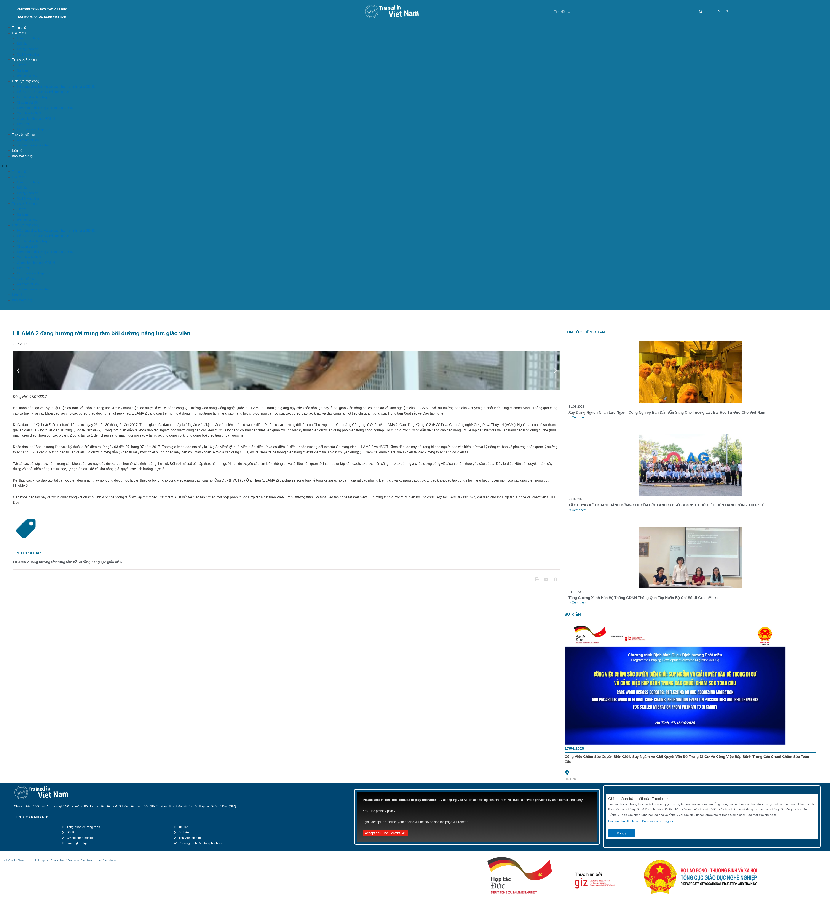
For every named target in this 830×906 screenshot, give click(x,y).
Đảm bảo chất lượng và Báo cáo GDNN (45, 108)
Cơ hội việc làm (28, 54)
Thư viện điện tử (23, 134)
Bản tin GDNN (27, 76)
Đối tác (22, 43)
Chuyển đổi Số (27, 102)
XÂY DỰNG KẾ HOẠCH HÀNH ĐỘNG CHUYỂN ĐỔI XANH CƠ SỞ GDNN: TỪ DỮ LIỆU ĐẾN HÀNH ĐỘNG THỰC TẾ (666, 505)
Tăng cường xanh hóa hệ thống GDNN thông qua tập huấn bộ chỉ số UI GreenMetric (643, 598)
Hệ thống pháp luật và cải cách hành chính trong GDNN (56, 86)
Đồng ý (622, 833)
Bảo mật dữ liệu (23, 156)
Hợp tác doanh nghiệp (32, 97)
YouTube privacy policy (379, 811)
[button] (415, 166)
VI (719, 11)
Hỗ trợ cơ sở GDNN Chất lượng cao (43, 92)
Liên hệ (17, 150)
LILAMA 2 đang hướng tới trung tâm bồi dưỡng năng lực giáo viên (67, 562)
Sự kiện (22, 70)
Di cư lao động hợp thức (34, 129)
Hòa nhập (23, 124)
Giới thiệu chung (28, 38)
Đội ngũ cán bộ (27, 49)
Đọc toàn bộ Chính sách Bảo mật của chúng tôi (640, 821)
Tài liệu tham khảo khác (33, 145)
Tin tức (22, 65)
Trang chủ (19, 27)
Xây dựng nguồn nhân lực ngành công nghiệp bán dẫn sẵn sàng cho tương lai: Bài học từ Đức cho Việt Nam (666, 412)
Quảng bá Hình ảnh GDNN (36, 118)
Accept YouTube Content (382, 833)
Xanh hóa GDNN (29, 113)
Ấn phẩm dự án (28, 140)
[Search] (700, 11)
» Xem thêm (578, 417)
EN (725, 11)
